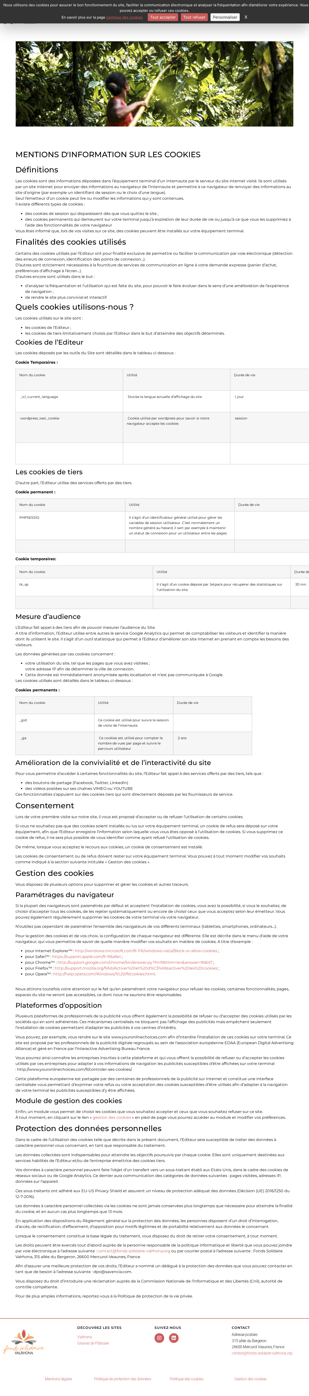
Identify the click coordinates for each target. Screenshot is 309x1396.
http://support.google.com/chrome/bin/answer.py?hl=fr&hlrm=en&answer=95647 (134, 962)
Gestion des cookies (250, 1379)
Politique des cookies (187, 1379)
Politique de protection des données (122, 1379)
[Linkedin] (174, 1338)
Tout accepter (163, 17)
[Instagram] (159, 1338)
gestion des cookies (112, 1117)
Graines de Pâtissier (93, 1343)
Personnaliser (225, 17)
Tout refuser (194, 17)
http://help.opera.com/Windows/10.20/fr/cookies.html (104, 974)
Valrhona (84, 1337)
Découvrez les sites (99, 1327)
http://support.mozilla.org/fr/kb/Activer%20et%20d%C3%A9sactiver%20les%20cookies (136, 968)
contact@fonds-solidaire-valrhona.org (134, 1251)
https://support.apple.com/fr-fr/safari (86, 956)
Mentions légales (58, 1379)
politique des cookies (124, 17)
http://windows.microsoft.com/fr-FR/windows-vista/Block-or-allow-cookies (146, 951)
